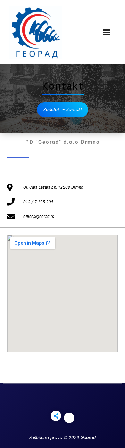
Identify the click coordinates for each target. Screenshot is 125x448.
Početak (51, 109)
